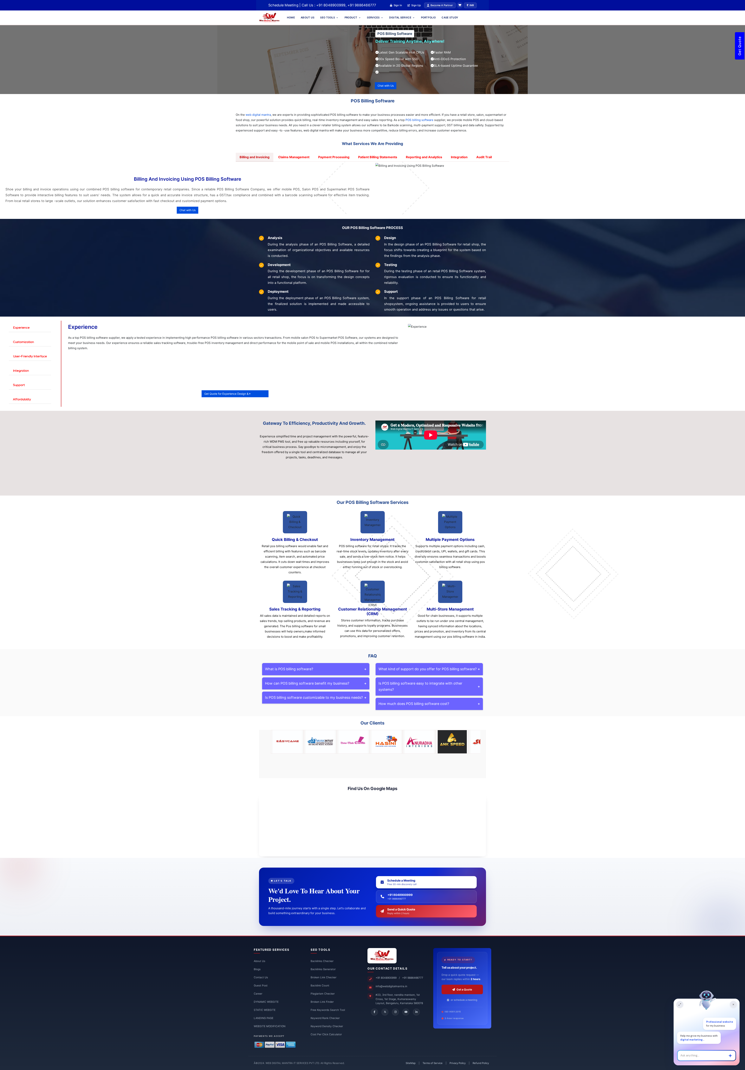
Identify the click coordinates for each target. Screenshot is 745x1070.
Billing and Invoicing (254, 157)
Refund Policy (481, 1063)
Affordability (22, 399)
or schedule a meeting (464, 999)
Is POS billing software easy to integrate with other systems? (429, 686)
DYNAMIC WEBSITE (266, 1001)
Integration (459, 157)
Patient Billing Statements (377, 157)
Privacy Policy (458, 1063)
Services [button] (373, 17)
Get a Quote (464, 989)
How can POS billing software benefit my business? (315, 683)
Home (291, 17)
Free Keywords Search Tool (328, 1009)
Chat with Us (386, 85)
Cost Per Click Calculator (326, 1034)
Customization (23, 342)
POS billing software (419, 120)
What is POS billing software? (315, 669)
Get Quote (740, 45)
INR (472, 5)
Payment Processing (333, 157)
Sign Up (416, 5)
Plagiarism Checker (323, 993)
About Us (307, 17)
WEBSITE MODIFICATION (269, 1026)
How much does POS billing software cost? (429, 704)
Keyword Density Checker (327, 1026)
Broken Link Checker (323, 977)
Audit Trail (484, 157)
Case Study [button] (450, 17)
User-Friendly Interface (30, 356)
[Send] (730, 1055)
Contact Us (261, 977)
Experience (21, 327)
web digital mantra (258, 115)
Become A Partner (442, 5)
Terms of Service (433, 1063)
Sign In (398, 5)
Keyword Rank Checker (325, 1018)
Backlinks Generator (323, 969)
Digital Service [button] (400, 17)
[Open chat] (679, 1004)
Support (19, 385)
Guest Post (261, 985)
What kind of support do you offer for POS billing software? (429, 669)
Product (351, 17)
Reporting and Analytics (424, 157)
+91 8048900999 (386, 977)
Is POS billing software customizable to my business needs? (315, 697)
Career (258, 993)
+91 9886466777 (412, 977)
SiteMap (411, 1063)
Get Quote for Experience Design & (226, 393)
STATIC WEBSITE (264, 1009)
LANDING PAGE (263, 1018)
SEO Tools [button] (327, 17)
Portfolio (428, 17)
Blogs (257, 969)
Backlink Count (320, 985)
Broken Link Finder (322, 1001)
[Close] (733, 1004)
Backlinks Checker (322, 961)
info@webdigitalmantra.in (391, 986)
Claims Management (293, 157)
